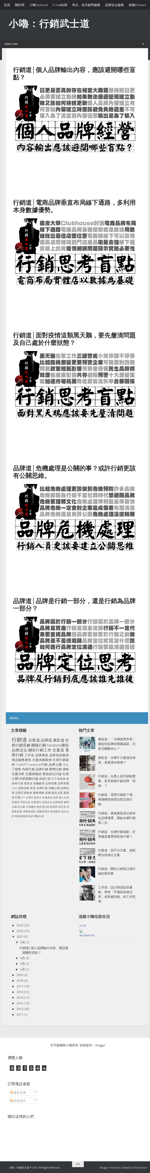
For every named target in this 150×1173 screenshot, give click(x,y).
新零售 (62, 807)
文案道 (58, 750)
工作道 (29, 755)
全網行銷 (42, 788)
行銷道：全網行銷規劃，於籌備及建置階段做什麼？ (117, 834)
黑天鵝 (16, 797)
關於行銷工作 (40, 750)
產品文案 (57, 793)
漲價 (48, 793)
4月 (22, 969)
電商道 (28, 783)
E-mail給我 (60, 5)
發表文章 (19, 1092)
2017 (19, 986)
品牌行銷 (42, 769)
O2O (14, 788)
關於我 (19, 5)
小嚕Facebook (38, 5)
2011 (19, 1014)
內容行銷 (28, 769)
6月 (22, 958)
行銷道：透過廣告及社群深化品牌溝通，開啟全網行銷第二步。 (117, 818)
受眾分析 (25, 802)
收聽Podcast (137, 5)
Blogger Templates (110, 1167)
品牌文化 (47, 802)
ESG (23, 797)
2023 (19, 925)
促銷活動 (23, 788)
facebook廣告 (58, 745)
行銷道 (19, 739)
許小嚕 (82, 925)
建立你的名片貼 (87, 935)
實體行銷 (55, 769)
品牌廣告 (41, 755)
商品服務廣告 (21, 759)
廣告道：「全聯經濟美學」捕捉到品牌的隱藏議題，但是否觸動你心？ (117, 744)
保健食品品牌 (50, 797)
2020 (19, 975)
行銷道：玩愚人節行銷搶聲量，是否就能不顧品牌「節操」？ (117, 781)
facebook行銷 (38, 764)
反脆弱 (16, 802)
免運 (33, 788)
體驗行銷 (39, 816)
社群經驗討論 (28, 778)
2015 (19, 997)
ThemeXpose (140, 1167)
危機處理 (39, 783)
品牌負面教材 (59, 755)
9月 (22, 942)
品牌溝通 (63, 783)
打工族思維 (58, 779)
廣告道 (58, 740)
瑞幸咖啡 (55, 811)
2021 (19, 936)
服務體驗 (38, 793)
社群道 (34, 740)
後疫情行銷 (43, 807)
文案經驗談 (33, 773)
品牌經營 (58, 802)
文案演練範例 (42, 759)
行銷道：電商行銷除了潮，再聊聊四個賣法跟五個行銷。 (117, 799)
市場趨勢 (31, 807)
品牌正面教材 (23, 793)
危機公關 (54, 788)
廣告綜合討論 (52, 773)
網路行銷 (38, 745)
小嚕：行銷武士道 (49, 23)
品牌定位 (19, 750)
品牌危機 (51, 783)
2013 (19, 1009)
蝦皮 (30, 816)
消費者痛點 (29, 811)
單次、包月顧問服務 (86, 5)
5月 (22, 963)
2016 (19, 992)
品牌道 (46, 740)
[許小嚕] (81, 930)
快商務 (53, 807)
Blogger (100, 1045)
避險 (66, 793)
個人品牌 (64, 797)
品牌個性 (36, 802)
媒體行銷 (45, 779)
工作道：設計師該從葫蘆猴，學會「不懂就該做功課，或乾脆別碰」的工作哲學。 (117, 894)
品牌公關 (55, 764)
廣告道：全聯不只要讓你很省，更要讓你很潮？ (117, 760)
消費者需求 (43, 811)
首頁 (7, 5)
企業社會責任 (34, 797)
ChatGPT (22, 764)
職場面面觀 (21, 816)
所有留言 (19, 1100)
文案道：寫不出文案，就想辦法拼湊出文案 (117, 852)
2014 (19, 1003)
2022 (19, 931)
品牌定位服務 (114, 5)
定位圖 (21, 807)
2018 (19, 980)
